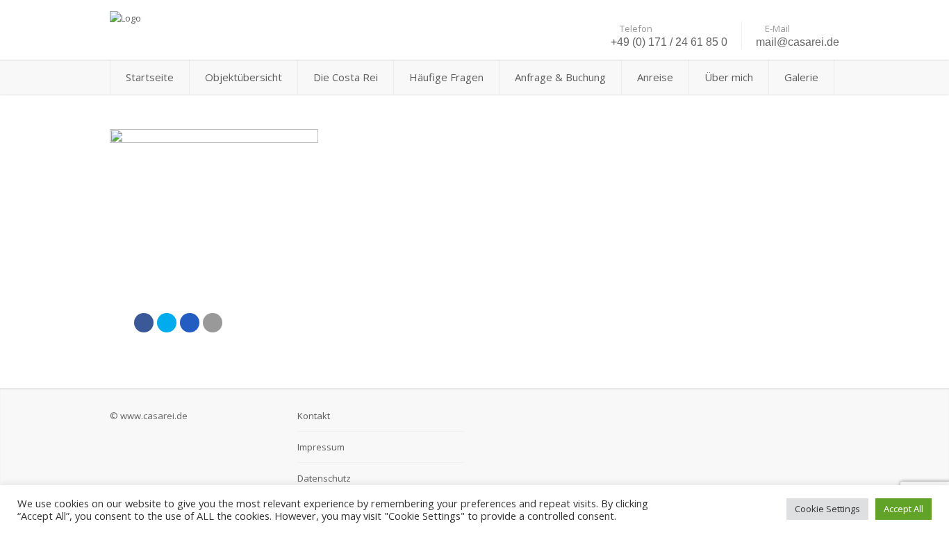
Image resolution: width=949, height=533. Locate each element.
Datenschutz (324, 478)
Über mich (728, 77)
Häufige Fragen (446, 77)
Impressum (321, 447)
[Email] (212, 322)
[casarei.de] (224, 17)
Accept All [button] (903, 508)
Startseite (150, 77)
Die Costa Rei (345, 77)
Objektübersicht (243, 77)
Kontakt (313, 415)
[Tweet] (166, 322)
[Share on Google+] (189, 322)
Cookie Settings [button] (827, 508)
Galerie (801, 77)
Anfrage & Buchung (560, 77)
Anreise (655, 77)
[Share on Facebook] (144, 322)
